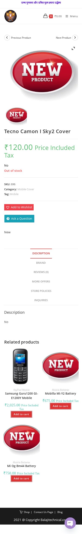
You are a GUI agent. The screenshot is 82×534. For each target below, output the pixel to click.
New (7, 232)
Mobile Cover (25, 189)
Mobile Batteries (60, 390)
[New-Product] (16, 115)
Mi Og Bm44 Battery (21, 466)
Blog (60, 512)
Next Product (63, 37)
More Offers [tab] (41, 281)
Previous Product (21, 37)
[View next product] (75, 38)
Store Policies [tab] (41, 291)
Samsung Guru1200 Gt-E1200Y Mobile (21, 395)
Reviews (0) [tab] (41, 272)
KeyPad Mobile (21, 390)
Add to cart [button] (21, 414)
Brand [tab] (41, 263)
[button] (19, 207)
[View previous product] (7, 38)
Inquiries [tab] (41, 300)
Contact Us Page (43, 512)
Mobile (14, 194)
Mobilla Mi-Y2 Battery (60, 393)
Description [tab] (41, 253)
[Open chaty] (70, 523)
